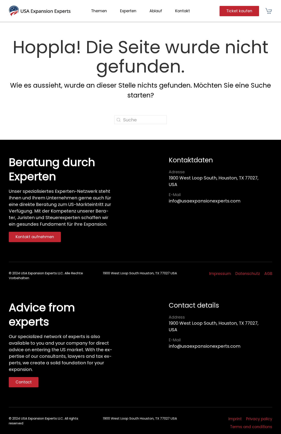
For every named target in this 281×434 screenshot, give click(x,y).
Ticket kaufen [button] (239, 11)
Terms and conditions (251, 426)
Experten (128, 11)
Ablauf (156, 11)
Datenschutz (247, 273)
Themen (99, 11)
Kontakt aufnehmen (35, 236)
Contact (24, 382)
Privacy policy (259, 419)
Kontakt (182, 11)
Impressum (220, 273)
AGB (268, 273)
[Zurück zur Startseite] (41, 11)
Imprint (235, 419)
